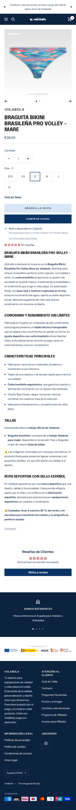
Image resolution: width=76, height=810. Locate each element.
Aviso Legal (10, 756)
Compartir (10, 524)
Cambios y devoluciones (56, 704)
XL (9, 183)
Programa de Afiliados (54, 710)
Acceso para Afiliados (54, 717)
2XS (10, 172)
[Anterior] (6, 97)
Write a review (38, 568)
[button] (12, 240)
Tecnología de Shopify (29, 779)
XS (23, 172)
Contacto (47, 684)
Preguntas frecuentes (54, 690)
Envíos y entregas (52, 697)
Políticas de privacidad (17, 736)
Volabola (14, 105)
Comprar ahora (38, 214)
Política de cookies (15, 742)
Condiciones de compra (18, 749)
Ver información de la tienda (23, 234)
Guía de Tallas (50, 677)
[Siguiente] (70, 97)
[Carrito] (70, 15)
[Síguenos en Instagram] (46, 739)
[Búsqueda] (13, 15)
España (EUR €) (15, 768)
